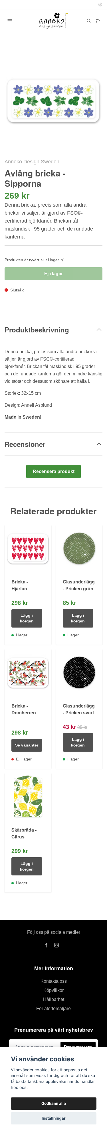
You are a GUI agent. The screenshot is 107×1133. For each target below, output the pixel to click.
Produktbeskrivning (37, 329)
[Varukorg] (97, 20)
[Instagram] (56, 945)
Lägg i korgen (27, 618)
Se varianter (26, 745)
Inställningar (54, 1118)
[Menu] (10, 21)
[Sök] (88, 20)
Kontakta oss (54, 981)
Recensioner (25, 444)
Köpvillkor (53, 990)
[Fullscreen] (53, 99)
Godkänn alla (53, 1103)
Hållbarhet (53, 999)
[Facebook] (46, 945)
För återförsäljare (53, 1008)
